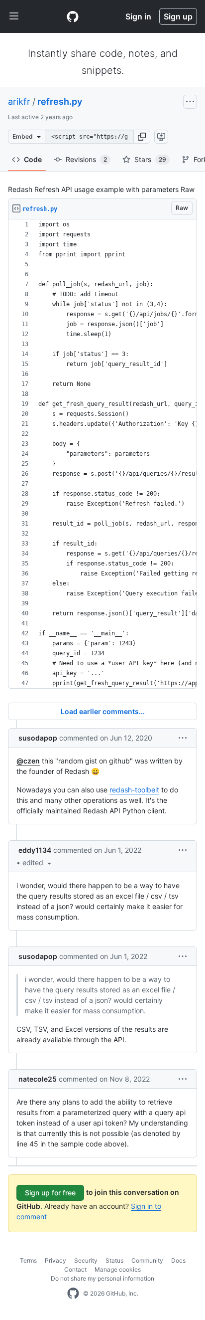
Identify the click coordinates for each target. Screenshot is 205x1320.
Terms (28, 1260)
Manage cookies (118, 1269)
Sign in (138, 16)
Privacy (55, 1260)
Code (33, 159)
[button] (141, 137)
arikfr (19, 101)
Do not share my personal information (102, 1278)
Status (114, 1260)
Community (147, 1260)
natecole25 (37, 1079)
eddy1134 (34, 850)
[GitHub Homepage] (73, 1293)
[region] (102, 454)
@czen (28, 760)
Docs (178, 1260)
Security (86, 1260)
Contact (75, 1269)
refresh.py (59, 101)
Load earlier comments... (103, 711)
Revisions (86, 159)
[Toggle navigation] (14, 16)
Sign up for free (50, 1192)
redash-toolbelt (134, 789)
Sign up (178, 16)
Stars (150, 159)
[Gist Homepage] (73, 16)
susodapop (37, 738)
